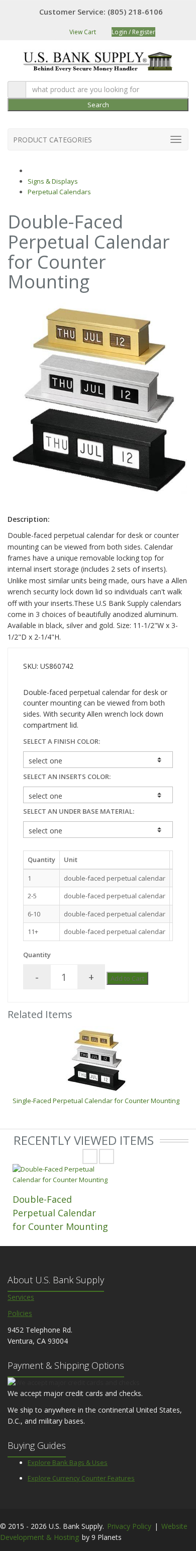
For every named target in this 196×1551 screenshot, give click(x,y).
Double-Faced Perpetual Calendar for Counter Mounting (60, 1212)
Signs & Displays (53, 181)
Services (21, 1297)
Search (98, 104)
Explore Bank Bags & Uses (68, 1462)
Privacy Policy (129, 1526)
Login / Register (133, 32)
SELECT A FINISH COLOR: (61, 741)
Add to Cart (127, 978)
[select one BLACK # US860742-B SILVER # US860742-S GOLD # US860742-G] (98, 759)
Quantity (37, 954)
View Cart (82, 32)
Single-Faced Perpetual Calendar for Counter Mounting (96, 1100)
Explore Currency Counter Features (81, 1478)
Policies (20, 1313)
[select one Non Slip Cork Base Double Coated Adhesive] (98, 829)
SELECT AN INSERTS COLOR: (67, 776)
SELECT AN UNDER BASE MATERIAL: (78, 811)
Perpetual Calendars (59, 191)
